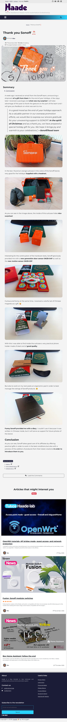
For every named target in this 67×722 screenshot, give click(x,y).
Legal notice (41, 682)
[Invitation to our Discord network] (58, 1)
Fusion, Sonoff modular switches (18, 598)
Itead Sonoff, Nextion (43, 696)
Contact (16, 1)
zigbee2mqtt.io (10, 468)
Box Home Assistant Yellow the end (19, 656)
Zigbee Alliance (42, 688)
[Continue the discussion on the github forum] (52, 1)
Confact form (7, 690)
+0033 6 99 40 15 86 (9, 688)
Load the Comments (34, 475)
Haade (15, 719)
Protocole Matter (42, 685)
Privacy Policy (41, 679)
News (34, 493)
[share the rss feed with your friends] (61, 1)
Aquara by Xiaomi (42, 693)
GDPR (11, 1)
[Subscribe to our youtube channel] (55, 1)
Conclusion (10, 91)
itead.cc (8, 464)
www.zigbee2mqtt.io (11, 466)
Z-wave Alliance (42, 691)
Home (7, 1)
